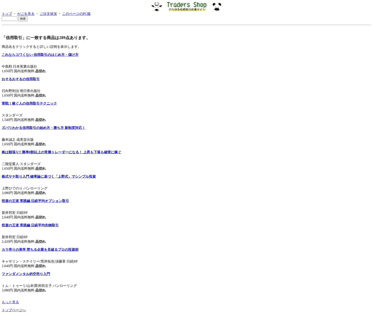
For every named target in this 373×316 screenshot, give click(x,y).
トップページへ (14, 310)
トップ (7, 14)
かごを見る (26, 14)
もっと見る (10, 302)
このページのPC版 (76, 14)
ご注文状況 (48, 14)
